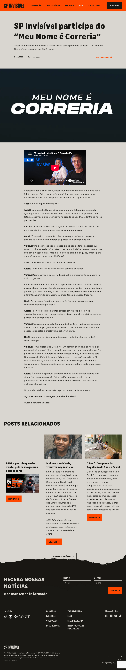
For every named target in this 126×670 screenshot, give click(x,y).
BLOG (69, 616)
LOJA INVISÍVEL (53, 626)
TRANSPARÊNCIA (74, 611)
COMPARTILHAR (102, 57)
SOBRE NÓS (51, 611)
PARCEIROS (50, 616)
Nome (66, 577)
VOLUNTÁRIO (51, 621)
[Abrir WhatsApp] (120, 664)
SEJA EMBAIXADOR (75, 621)
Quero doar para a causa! (37, 402)
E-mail (98, 577)
